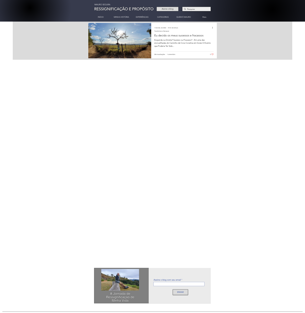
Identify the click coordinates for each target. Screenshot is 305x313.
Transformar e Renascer (161, 31)
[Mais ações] (213, 27)
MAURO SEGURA (102, 4)
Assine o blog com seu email (167, 280)
